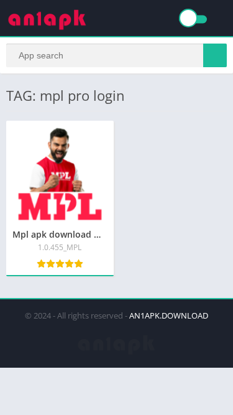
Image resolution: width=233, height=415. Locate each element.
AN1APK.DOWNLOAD (168, 315)
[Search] (215, 55)
